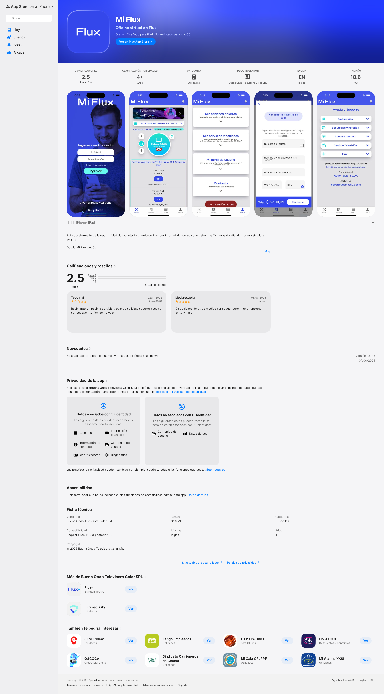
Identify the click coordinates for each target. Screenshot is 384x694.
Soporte (182, 685)
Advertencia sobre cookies (158, 685)
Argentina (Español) (343, 680)
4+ (277, 535)
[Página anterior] (62, 154)
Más (267, 251)
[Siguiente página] (379, 154)
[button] (29, 29)
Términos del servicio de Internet (85, 685)
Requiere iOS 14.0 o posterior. (87, 535)
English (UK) (366, 680)
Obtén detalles (215, 469)
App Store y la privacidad (123, 685)
